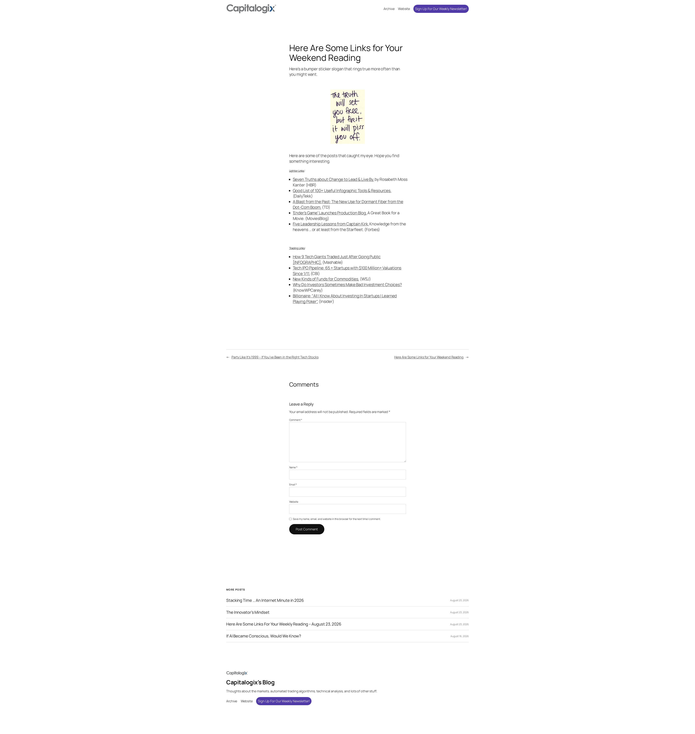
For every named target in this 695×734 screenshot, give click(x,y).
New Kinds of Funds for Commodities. (326, 279)
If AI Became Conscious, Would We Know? (263, 636)
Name (293, 467)
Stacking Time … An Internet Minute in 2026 (265, 600)
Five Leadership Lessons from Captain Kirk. (331, 224)
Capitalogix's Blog (250, 682)
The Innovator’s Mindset (247, 612)
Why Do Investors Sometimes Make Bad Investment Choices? (347, 284)
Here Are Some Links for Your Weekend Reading (429, 357)
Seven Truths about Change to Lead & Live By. (333, 179)
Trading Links (297, 248)
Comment (295, 420)
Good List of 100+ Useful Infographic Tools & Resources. (342, 190)
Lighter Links (296, 170)
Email (293, 484)
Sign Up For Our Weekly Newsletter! (441, 9)
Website (293, 501)
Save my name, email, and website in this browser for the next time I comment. (336, 519)
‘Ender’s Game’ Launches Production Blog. (330, 213)
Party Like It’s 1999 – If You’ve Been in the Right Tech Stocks (275, 357)
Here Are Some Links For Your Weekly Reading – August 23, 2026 (283, 624)
